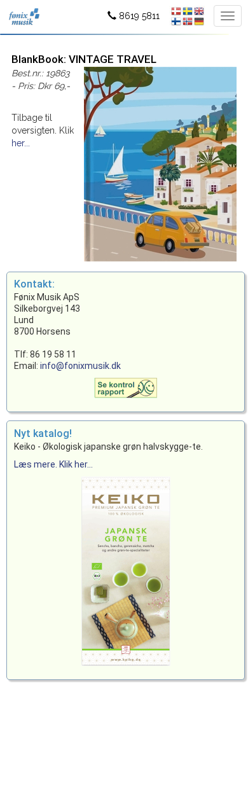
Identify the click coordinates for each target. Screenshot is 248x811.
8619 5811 (138, 16)
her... (20, 143)
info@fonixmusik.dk (80, 366)
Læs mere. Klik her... (53, 464)
